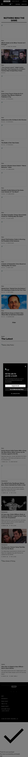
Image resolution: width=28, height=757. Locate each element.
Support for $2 (15, 385)
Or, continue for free (15, 393)
